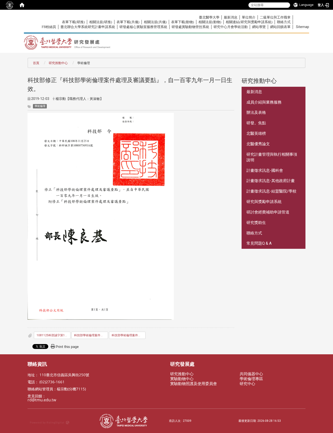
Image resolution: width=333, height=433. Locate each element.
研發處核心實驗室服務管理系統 (143, 27)
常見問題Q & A (259, 243)
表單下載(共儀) (128, 22)
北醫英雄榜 (256, 133)
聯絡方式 (284, 22)
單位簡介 (248, 17)
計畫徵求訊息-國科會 (264, 170)
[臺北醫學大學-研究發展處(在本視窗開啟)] (115, 41)
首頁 (36, 63)
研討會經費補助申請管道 (267, 212)
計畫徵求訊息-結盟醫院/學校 (271, 191)
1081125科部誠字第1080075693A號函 (53, 335)
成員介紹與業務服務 (264, 102)
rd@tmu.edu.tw (42, 400)
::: (39, 17)
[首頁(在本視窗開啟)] (22, 5)
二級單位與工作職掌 (275, 17)
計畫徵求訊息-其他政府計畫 (270, 180)
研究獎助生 (256, 222)
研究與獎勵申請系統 (264, 201)
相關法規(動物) (209, 22)
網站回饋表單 (280, 27)
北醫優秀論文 (258, 144)
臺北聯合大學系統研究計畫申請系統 (87, 27)
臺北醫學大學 (209, 17)
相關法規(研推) (100, 22)
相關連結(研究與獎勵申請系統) (249, 22)
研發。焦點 (256, 123)
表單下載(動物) (182, 22)
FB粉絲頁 (49, 27)
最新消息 (230, 17)
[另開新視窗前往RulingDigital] (62, 421)
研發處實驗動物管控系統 (190, 27)
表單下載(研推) (73, 22)
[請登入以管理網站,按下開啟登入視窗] (10, 5)
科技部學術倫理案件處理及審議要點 (91, 335)
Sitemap (302, 27)
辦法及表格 (256, 112)
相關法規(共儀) (155, 22)
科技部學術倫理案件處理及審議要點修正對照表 (129, 335)
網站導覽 (259, 27)
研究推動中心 (58, 63)
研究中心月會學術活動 (231, 27)
